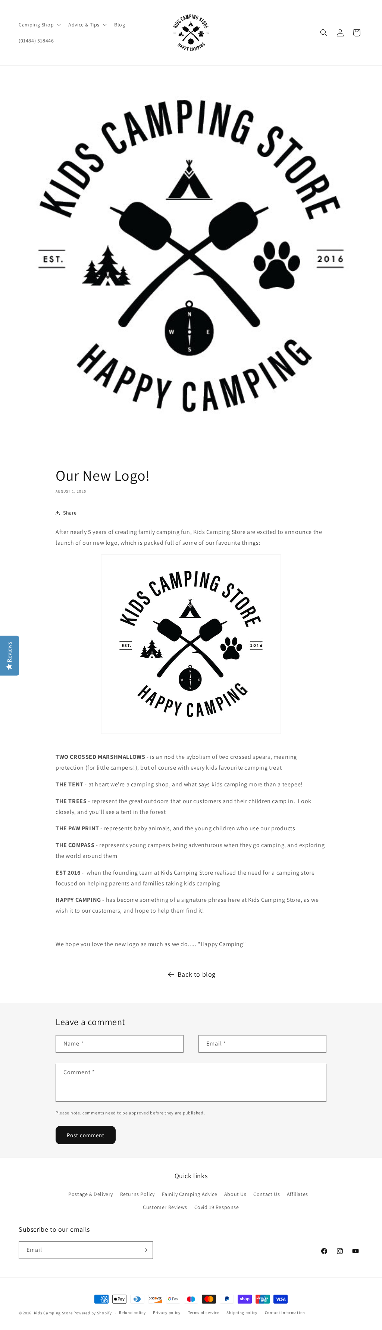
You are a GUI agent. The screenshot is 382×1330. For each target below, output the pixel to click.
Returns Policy (137, 1194)
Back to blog (197, 974)
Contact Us (266, 1194)
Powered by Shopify (92, 1312)
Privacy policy (167, 1312)
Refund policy (132, 1312)
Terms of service (203, 1312)
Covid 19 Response (216, 1207)
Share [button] (70, 512)
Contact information (285, 1312)
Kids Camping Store (53, 1312)
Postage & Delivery (90, 1194)
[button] (39, 24)
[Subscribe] (144, 1250)
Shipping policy (241, 1312)
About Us (235, 1194)
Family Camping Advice (189, 1194)
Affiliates (297, 1194)
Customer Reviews (165, 1207)
